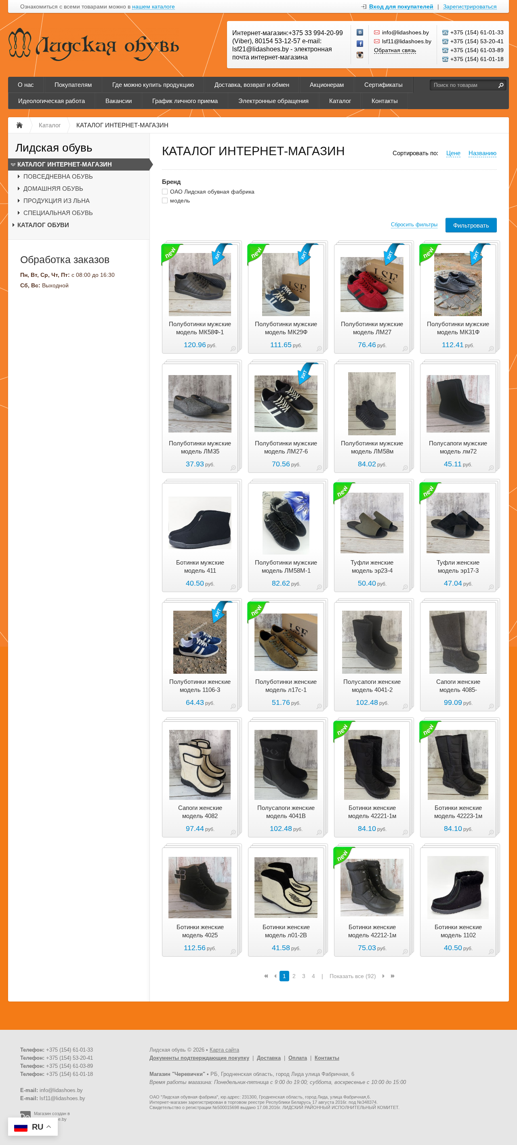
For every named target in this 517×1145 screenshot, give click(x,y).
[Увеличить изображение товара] (233, 350)
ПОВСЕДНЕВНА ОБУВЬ (58, 176)
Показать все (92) (353, 976)
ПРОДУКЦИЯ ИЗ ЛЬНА (56, 200)
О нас (26, 84)
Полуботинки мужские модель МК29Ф (286, 328)
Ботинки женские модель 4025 (200, 931)
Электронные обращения (273, 100)
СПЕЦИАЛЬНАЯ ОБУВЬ (58, 212)
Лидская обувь (53, 147)
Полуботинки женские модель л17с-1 (286, 685)
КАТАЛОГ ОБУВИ (43, 224)
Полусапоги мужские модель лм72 (458, 447)
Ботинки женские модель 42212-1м (372, 931)
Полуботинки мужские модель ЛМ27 (372, 328)
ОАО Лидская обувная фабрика (212, 191)
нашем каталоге (153, 7)
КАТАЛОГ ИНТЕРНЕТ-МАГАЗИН (64, 164)
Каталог (340, 100)
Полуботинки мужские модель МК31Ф (458, 328)
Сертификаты (383, 84)
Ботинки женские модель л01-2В (286, 931)
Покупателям (73, 84)
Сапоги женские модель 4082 (200, 811)
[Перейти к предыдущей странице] (275, 976)
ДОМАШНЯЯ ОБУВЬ (53, 188)
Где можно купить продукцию (153, 84)
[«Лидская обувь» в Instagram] (360, 55)
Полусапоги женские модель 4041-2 (372, 685)
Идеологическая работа (51, 100)
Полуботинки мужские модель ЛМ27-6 (286, 447)
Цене (453, 153)
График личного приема (185, 100)
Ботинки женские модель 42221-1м (372, 811)
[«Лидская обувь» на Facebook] (360, 44)
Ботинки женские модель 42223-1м (458, 811)
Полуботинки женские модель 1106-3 (200, 685)
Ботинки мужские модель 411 (200, 566)
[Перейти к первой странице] (266, 976)
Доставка (269, 1058)
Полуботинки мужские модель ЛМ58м (372, 447)
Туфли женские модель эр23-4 (372, 566)
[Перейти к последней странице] (393, 976)
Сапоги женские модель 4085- (458, 685)
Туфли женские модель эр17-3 (458, 566)
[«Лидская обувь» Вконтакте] (360, 32)
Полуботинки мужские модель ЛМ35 (200, 447)
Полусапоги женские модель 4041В (286, 811)
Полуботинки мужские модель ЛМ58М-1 (286, 566)
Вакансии (118, 100)
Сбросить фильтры (414, 224)
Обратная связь (395, 50)
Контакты (385, 100)
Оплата (297, 1058)
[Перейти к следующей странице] (383, 976)
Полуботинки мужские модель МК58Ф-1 (200, 328)
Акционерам (327, 84)
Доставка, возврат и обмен (251, 84)
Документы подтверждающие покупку (199, 1058)
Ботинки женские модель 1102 (458, 931)
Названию (482, 153)
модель (180, 200)
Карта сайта (224, 1050)
